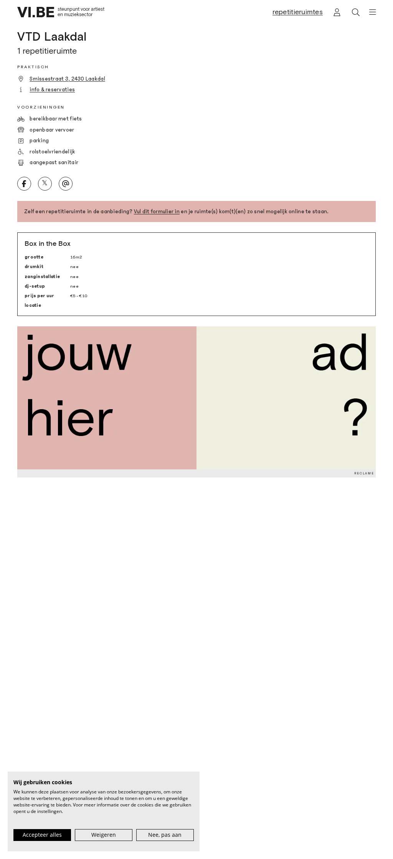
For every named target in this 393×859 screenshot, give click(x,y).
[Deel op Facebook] (24, 184)
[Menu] (370, 12)
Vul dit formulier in (157, 211)
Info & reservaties (52, 89)
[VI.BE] (35, 12)
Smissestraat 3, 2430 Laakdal (67, 79)
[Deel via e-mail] (66, 184)
